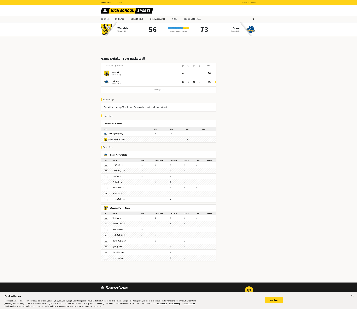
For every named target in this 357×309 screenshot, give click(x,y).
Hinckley (118, 252)
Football (119, 19)
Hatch (118, 182)
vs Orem (115, 81)
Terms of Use (162, 303)
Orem (236, 28)
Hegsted (119, 170)
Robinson (119, 199)
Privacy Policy (174, 303)
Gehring (118, 258)
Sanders (118, 229)
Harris (117, 218)
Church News (118, 2)
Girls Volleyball (157, 19)
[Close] (352, 296)
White (118, 246)
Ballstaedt (119, 235)
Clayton (118, 187)
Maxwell (119, 223)
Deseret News (106, 2)
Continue (274, 300)
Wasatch (122, 28)
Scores (192, 19)
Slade (117, 193)
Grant (117, 176)
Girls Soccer (137, 19)
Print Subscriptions (249, 2)
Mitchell (118, 165)
